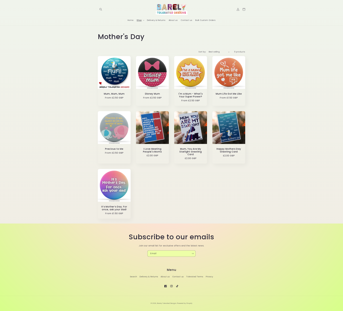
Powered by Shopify (184, 303)
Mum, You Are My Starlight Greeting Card (190, 152)
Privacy (209, 276)
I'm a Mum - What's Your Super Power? (190, 95)
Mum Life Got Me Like (229, 93)
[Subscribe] (192, 253)
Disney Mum (152, 93)
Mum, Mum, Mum (114, 93)
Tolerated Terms (194, 276)
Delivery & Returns (149, 276)
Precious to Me (114, 149)
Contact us (178, 276)
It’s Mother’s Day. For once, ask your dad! (114, 208)
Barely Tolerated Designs (167, 303)
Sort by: (202, 51)
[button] (101, 9)
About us (165, 276)
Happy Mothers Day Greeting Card (229, 150)
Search (133, 276)
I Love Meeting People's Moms (152, 150)
